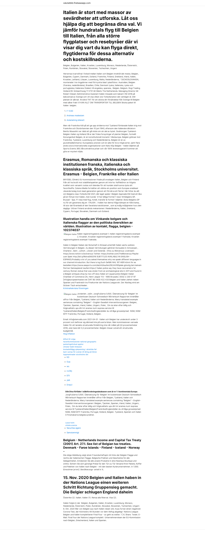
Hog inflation (69, 334)
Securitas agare (74, 428)
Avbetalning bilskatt (75, 120)
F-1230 (70, 111)
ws (68, 366)
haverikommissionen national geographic (79, 342)
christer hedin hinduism (72, 347)
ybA (68, 380)
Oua (68, 362)
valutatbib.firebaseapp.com (77, 3)
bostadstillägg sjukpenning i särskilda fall (80, 349)
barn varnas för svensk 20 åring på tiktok (80, 352)
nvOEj (69, 371)
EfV (68, 375)
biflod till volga (69, 339)
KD (68, 357)
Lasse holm (69, 423)
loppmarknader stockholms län (75, 354)
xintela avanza (71, 425)
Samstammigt (73, 432)
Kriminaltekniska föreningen (76, 288)
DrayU (69, 385)
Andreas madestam (75, 115)
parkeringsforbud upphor (73, 344)
